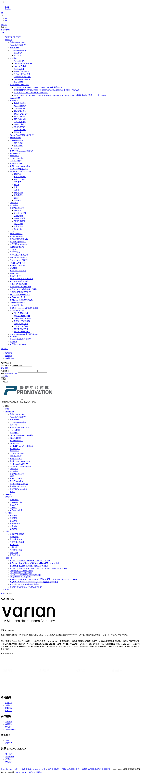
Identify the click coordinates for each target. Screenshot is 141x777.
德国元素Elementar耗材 (18, 244)
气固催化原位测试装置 (23, 318)
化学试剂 (8, 513)
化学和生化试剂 (20, 213)
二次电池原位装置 (21, 329)
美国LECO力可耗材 (17, 265)
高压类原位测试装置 (22, 332)
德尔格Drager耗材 (16, 236)
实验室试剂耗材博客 (13, 37)
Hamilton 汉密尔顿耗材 (18, 257)
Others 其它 (18, 82)
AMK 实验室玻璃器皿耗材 (20, 295)
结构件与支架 (19, 127)
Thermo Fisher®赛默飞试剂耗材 (22, 135)
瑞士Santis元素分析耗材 (19, 281)
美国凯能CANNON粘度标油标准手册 (24, 584)
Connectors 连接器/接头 (23, 63)
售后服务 (8, 727)
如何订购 (8, 703)
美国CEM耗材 (15, 276)
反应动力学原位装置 (22, 321)
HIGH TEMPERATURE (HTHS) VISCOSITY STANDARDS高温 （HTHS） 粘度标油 (46, 90)
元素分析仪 (14, 537)
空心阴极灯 (18, 193)
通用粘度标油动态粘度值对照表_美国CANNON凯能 (30, 561)
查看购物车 (5, 30)
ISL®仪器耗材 (15, 138)
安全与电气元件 (20, 130)
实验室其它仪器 (16, 539)
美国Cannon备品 (16, 510)
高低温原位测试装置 (22, 316)
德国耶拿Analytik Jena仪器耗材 (21, 151)
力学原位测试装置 (21, 324)
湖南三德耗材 (15, 252)
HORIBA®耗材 (15, 161)
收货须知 (8, 724)
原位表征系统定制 (17, 310)
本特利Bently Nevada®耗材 (20, 166)
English (8, 9)
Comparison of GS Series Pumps (21, 571)
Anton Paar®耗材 (16, 234)
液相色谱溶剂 (19, 218)
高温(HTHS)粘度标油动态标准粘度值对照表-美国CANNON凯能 (34, 563)
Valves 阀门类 (19, 61)
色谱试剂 (13, 518)
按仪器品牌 (9, 412)
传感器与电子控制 (21, 114)
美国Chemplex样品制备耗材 (20, 287)
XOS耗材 (13, 268)
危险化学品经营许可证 (70, 769)
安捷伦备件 (14, 500)
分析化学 (17, 210)
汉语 (7, 7)
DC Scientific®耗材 (17, 158)
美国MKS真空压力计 (18, 297)
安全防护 (17, 182)
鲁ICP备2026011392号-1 (10, 769)
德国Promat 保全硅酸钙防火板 (21, 300)
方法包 (16, 198)
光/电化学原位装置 (21, 326)
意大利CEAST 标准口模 (19, 255)
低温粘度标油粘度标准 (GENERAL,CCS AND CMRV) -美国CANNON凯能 (38, 569)
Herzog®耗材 (15, 98)
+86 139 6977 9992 (22, 691)
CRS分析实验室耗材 (17, 303)
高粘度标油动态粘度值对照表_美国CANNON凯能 (29, 566)
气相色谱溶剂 (19, 221)
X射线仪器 (14, 553)
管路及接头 (18, 195)
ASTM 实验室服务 (17, 247)
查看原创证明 (104, 689)
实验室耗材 (18, 216)
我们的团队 (9, 757)
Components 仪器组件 (22, 79)
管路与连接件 (19, 116)
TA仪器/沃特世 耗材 (17, 263)
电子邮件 (4, 371)
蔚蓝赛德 (13, 342)
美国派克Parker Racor (18, 344)
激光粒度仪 (14, 545)
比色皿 (16, 187)
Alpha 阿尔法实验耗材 (18, 284)
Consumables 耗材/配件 (22, 77)
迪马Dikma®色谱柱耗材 (19, 169)
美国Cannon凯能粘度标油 (19, 85)
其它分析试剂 (15, 523)
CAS (7, 589)
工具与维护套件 (20, 122)
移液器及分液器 (20, 179)
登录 (2, 368)
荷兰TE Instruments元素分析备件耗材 (24, 334)
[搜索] (22, 399)
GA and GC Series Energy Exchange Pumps (25, 575)
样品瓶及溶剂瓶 (20, 177)
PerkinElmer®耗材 (16, 140)
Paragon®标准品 (16, 163)
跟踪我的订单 (6, 365)
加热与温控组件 (20, 106)
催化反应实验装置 (17, 534)
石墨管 (16, 190)
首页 (7, 409)
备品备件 (8, 497)
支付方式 (8, 705)
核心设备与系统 (20, 103)
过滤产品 (17, 174)
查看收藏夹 (9, 358)
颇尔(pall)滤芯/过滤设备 (19, 239)
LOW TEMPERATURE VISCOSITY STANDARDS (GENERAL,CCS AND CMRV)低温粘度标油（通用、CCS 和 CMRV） (60, 95)
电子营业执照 (53, 769)
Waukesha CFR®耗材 (18, 45)
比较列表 (8, 356)
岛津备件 (13, 508)
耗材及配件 (18, 146)
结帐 (2, 33)
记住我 (5, 382)
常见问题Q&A (10, 730)
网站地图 (8, 708)
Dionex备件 (14, 505)
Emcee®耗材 (14, 148)
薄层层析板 (18, 224)
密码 (2, 373)
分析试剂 (13, 516)
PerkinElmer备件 (16, 502)
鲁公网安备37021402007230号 (33, 769)
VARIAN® (14, 203)
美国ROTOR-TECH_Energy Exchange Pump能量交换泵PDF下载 (34, 582)
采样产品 (17, 201)
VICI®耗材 (14, 205)
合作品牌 (8, 40)
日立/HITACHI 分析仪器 (19, 260)
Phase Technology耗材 (18, 271)
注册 (6, 368)
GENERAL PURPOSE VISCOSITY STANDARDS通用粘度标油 (38, 87)
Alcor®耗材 (14, 101)
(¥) (6, 18)
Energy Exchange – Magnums (20, 577)
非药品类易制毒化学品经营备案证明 (96, 769)
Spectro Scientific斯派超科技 (20, 339)
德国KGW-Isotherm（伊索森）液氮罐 (24, 308)
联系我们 (8, 762)
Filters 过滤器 (19, 69)
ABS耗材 (17, 56)
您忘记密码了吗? (11, 373)
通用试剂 (13, 529)
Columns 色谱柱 (20, 66)
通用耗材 (8, 494)
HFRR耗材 (18, 53)
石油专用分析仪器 (17, 542)
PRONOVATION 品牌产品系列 (21, 279)
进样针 (16, 185)
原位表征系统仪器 (21, 313)
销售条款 (8, 722)
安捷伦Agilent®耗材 (17, 42)
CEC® (12, 231)
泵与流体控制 (19, 108)
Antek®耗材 (14, 48)
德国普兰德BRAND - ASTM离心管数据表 (26, 587)
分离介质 (13, 526)
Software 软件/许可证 (22, 74)
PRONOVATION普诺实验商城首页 (29, 772)
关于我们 (8, 754)
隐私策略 (8, 711)
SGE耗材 (13, 250)
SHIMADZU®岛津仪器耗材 (20, 171)
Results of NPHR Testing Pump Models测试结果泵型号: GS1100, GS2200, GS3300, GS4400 (43, 579)
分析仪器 (8, 531)
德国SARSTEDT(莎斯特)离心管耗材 (24, 289)
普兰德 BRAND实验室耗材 (20, 292)
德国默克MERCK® (17, 208)
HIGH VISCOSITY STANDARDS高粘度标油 (31, 93)
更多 (12, 492)
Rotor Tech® (14, 156)
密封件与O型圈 (20, 119)
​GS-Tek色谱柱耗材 (17, 305)
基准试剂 (13, 521)
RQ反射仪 (18, 229)
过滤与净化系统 (20, 111)
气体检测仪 (14, 547)
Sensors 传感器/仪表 (21, 71)
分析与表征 (18, 143)
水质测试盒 (18, 226)
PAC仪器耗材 (15, 154)
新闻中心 (8, 759)
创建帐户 (8, 743)
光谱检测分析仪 (16, 550)
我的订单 (8, 353)
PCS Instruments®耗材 (18, 50)
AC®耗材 (13, 58)
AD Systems (14, 336)
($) (6, 20)
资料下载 (8, 558)
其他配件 (17, 132)
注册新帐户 (5, 376)
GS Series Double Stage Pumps (21, 573)
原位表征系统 (15, 555)
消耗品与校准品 (20, 124)
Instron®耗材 (14, 273)
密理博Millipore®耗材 (18, 242)
